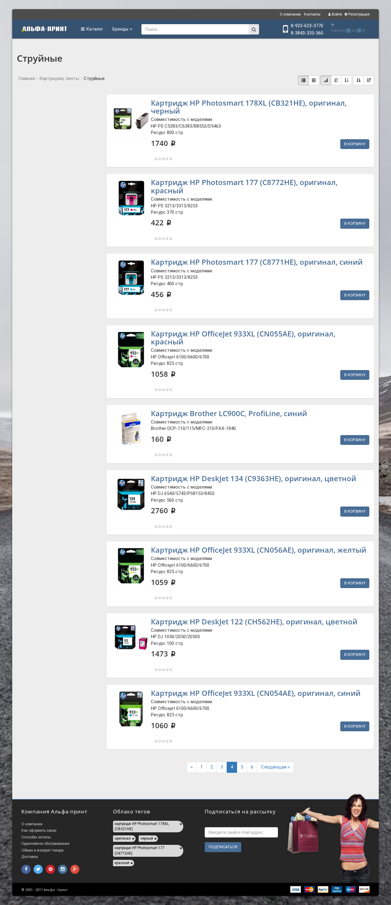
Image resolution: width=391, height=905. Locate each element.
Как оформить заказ (39, 830)
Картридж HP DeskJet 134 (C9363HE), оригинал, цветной (253, 478)
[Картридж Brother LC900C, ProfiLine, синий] (131, 429)
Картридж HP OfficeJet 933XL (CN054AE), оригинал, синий (255, 693)
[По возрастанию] (358, 80)
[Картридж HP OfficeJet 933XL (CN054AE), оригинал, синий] (131, 709)
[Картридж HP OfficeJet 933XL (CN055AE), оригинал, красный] (131, 349)
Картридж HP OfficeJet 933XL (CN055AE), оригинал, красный (243, 338)
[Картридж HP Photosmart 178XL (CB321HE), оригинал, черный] (131, 119)
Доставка (29, 857)
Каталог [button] (94, 29)
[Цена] (346, 80)
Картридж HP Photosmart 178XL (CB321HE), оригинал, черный (249, 107)
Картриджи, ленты (59, 78)
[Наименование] (336, 80)
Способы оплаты (36, 837)
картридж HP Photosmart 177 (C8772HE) (140, 850)
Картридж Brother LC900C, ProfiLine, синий (229, 413)
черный (146, 838)
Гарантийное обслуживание (45, 843)
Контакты (312, 14)
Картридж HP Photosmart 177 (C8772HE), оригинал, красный (244, 186)
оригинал (123, 838)
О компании (290, 14)
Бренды (120, 29)
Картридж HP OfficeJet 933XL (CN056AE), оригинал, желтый (258, 550)
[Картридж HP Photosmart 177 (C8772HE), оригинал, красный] (131, 198)
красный (122, 863)
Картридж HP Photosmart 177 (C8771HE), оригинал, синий (257, 262)
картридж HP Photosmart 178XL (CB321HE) (142, 826)
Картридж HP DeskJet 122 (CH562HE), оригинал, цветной (254, 621)
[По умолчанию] (325, 80)
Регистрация (358, 14)
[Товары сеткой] (314, 80)
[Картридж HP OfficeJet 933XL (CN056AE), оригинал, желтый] (131, 566)
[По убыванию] (369, 80)
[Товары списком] (303, 80)
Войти (336, 14)
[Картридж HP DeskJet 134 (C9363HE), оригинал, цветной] (131, 494)
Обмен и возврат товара (42, 850)
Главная (26, 78)
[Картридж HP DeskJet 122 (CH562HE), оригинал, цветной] (131, 637)
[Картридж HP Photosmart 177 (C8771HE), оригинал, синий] (131, 278)
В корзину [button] (354, 144)
